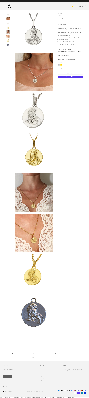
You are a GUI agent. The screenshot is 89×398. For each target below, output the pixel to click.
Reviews (23, 7)
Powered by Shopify (38, 391)
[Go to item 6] (8, 36)
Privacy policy (41, 376)
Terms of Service (41, 382)
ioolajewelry (61, 13)
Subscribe (7, 376)
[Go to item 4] (8, 27)
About (64, 365)
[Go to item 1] (8, 14)
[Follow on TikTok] (13, 386)
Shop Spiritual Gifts (48, 5)
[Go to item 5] (8, 32)
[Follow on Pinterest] (9, 386)
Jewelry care (40, 372)
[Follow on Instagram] (6, 386)
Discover (16, 7)
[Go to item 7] (8, 40)
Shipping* (48, 1)
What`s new (59, 5)
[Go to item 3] (8, 23)
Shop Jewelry (22, 5)
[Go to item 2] (8, 19)
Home (15, 5)
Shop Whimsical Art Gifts (34, 5)
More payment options (70, 79)
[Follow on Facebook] (3, 386)
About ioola (40, 368)
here (71, 49)
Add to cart (70, 73)
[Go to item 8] (8, 45)
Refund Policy (41, 378)
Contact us (40, 370)
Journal (66, 5)
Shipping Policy (41, 380)
